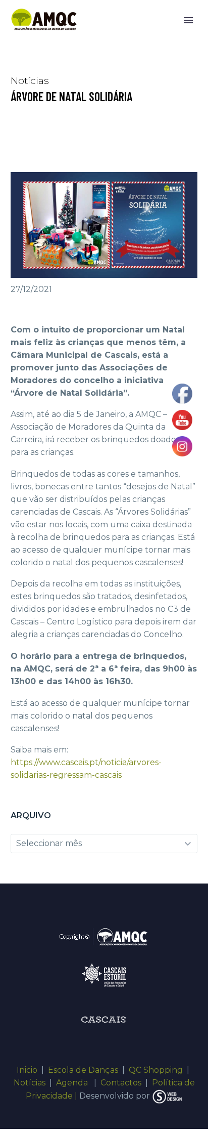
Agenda (73, 1082)
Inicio (27, 1070)
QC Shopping (156, 1070)
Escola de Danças (83, 1070)
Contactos (120, 1082)
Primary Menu (188, 20)
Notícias (29, 1082)
